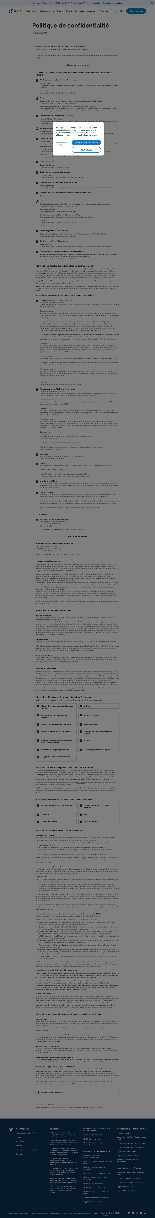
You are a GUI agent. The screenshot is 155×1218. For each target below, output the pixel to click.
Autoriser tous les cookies (86, 142)
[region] (78, 139)
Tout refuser (86, 150)
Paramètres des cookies (62, 143)
